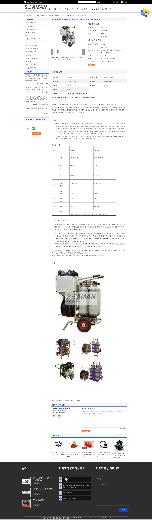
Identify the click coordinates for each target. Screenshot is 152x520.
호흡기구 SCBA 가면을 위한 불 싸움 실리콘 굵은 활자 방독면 (118, 455)
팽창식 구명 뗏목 (30, 45)
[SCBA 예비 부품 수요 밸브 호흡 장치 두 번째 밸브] (104, 444)
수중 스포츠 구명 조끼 (31, 39)
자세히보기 (36, 483)
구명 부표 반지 (29, 42)
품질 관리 (95, 9)
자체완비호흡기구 (69, 400)
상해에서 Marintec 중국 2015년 (43, 489)
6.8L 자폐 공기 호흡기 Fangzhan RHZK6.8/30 (58, 453)
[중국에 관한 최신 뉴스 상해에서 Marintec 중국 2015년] (26, 492)
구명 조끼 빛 (28, 26)
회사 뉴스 (113, 9)
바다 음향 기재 (29, 68)
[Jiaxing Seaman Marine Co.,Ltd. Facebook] (66, 479)
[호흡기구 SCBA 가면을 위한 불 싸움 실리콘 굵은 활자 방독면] (119, 445)
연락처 (104, 9)
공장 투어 (85, 9)
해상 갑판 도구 (29, 52)
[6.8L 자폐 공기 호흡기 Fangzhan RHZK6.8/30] (58, 444)
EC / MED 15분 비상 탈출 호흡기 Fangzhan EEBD (73, 454)
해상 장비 (28, 55)
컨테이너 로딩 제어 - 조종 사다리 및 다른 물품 (43, 479)
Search (99, 2)
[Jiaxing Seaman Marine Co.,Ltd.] (36, 8)
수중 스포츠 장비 (30, 64)
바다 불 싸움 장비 (30, 48)
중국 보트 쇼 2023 (38, 500)
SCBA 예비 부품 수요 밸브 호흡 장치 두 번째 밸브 (104, 454)
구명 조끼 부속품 (30, 29)
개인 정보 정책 (45, 518)
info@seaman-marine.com (34, 2)
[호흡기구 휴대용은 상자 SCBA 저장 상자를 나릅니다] (89, 444)
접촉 (92, 65)
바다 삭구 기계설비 (30, 58)
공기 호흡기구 (38, 15)
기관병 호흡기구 (79, 400)
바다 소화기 (28, 61)
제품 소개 (56, 9)
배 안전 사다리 (29, 35)
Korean (125, 2)
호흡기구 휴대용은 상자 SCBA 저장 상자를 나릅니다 (88, 454)
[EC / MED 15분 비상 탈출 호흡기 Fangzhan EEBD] (74, 444)
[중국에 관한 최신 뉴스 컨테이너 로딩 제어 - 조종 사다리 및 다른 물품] (26, 481)
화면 (66, 9)
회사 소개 (74, 9)
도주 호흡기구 (60, 400)
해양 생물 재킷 (29, 23)
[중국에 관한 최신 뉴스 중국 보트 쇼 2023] (26, 503)
